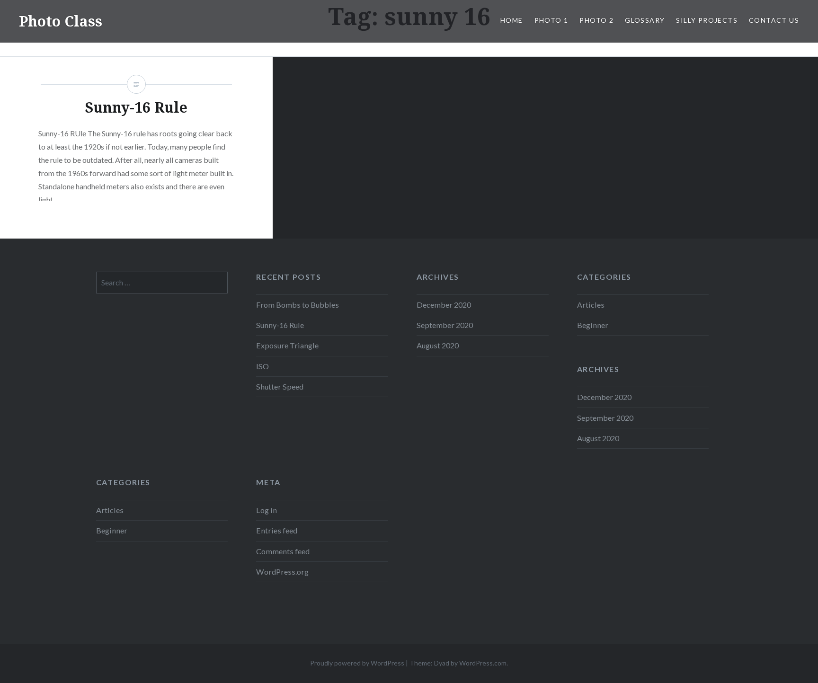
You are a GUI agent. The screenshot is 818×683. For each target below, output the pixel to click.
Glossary (645, 20)
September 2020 (445, 324)
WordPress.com (483, 663)
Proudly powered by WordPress (357, 663)
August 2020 (438, 345)
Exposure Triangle (287, 345)
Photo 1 (551, 20)
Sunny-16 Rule (280, 324)
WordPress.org (282, 571)
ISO (262, 366)
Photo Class (60, 21)
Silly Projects (707, 20)
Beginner (592, 324)
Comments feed (283, 551)
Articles (591, 304)
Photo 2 (596, 20)
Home (511, 20)
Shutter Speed (279, 386)
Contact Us (774, 20)
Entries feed (276, 530)
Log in (266, 510)
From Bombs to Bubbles (297, 304)
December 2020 (444, 304)
